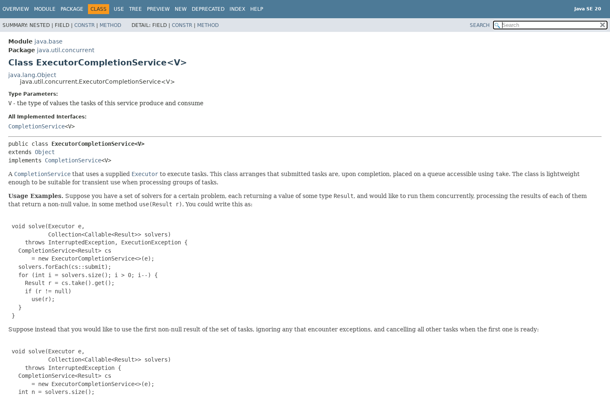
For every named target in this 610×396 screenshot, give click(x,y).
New (181, 9)
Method (110, 25)
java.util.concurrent (65, 50)
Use (119, 9)
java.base (48, 41)
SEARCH (480, 25)
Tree (135, 9)
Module (45, 9)
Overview (15, 9)
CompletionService (36, 126)
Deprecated (208, 9)
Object (45, 152)
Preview (158, 9)
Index (237, 9)
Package (72, 9)
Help (256, 9)
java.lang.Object (32, 75)
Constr (84, 25)
